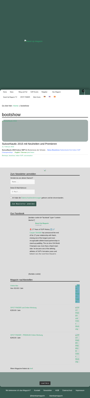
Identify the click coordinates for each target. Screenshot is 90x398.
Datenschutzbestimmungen (31, 198)
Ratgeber (44, 92)
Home (5, 92)
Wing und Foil (23, 92)
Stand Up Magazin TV (10, 97)
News (12, 92)
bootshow (12, 155)
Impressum (80, 390)
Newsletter (47, 390)
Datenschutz (67, 390)
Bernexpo (5, 155)
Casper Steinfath (36, 233)
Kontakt (37, 390)
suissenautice (28, 155)
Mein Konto (36, 97)
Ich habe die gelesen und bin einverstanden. (38, 198)
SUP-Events (34, 92)
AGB (57, 390)
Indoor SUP (19, 155)
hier (31, 368)
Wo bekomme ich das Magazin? (18, 390)
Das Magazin (56, 92)
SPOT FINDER (25, 97)
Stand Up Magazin (42, 223)
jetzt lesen (30, 152)
